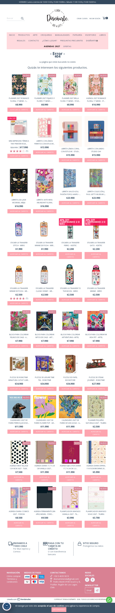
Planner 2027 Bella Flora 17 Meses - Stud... (70, 99)
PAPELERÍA (77, 35)
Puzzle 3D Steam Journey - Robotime (96, 378)
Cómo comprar (14, 576)
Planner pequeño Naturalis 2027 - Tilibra (96, 421)
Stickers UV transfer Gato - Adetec (96, 244)
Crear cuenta (82, 19)
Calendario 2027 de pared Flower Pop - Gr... (44, 421)
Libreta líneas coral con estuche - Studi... (70, 150)
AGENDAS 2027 (52, 46)
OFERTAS (67, 46)
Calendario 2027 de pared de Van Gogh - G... (70, 421)
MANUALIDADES (62, 35)
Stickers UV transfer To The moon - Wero (70, 289)
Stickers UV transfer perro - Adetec (70, 244)
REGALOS (21, 40)
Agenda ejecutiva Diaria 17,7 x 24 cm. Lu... (70, 467)
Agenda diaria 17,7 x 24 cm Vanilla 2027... (44, 467)
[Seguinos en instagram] (87, 580)
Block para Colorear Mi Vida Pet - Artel (96, 336)
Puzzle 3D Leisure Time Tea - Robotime (44, 378)
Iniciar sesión (94, 19)
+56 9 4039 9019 (61, 576)
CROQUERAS (46, 35)
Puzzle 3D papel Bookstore (70, 378)
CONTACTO (33, 40)
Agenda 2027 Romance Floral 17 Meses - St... (96, 99)
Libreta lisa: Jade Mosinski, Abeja (19, 201)
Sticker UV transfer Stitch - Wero (18, 244)
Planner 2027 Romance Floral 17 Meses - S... (19, 99)
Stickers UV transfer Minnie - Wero (96, 289)
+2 (74, 461)
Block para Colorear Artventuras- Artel (70, 336)
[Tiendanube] (19, 600)
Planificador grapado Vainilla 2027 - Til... (70, 512)
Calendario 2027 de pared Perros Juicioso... (19, 421)
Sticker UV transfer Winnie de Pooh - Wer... (45, 244)
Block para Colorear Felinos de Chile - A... (18, 336)
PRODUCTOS (24, 35)
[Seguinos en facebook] (93, 580)
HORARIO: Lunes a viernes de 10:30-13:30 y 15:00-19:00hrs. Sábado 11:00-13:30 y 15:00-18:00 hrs (57, 2)
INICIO (12, 35)
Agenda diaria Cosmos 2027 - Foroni (19, 512)
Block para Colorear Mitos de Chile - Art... (44, 336)
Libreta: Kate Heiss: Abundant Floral (45, 201)
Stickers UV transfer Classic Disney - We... (45, 289)
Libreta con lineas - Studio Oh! (96, 150)
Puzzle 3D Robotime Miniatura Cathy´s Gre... (18, 378)
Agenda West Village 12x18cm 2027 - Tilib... (19, 467)
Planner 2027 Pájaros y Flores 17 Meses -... (44, 99)
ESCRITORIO (90, 35)
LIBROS (102, 35)
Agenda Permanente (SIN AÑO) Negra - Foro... (44, 512)
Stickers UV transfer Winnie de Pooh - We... (19, 289)
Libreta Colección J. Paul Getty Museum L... (96, 193)
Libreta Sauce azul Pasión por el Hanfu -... (70, 193)
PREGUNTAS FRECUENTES (71, 40)
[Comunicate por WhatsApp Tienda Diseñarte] (109, 600)
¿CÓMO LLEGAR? (49, 40)
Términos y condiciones (12, 580)
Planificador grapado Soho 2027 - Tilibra (96, 512)
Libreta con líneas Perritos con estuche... (44, 142)
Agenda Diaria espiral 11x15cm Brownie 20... (96, 467)
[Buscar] (22, 18)
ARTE (35, 35)
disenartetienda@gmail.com (66, 579)
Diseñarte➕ (92, 40)
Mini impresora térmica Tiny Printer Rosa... (19, 142)
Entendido (59, 609)
